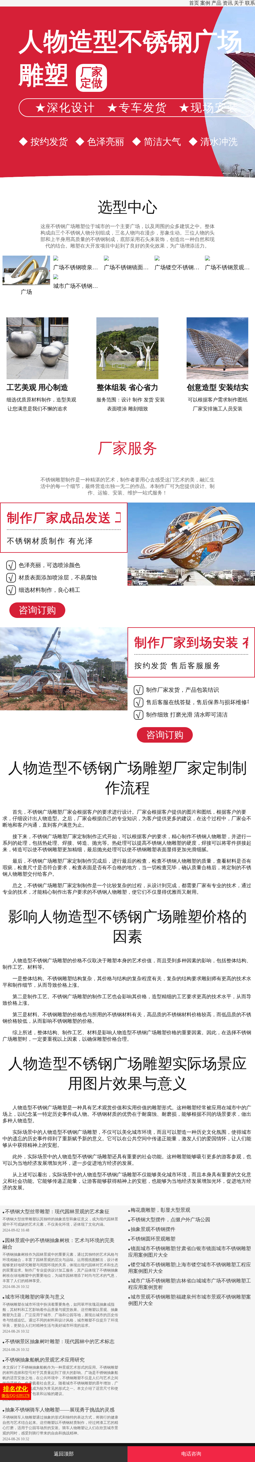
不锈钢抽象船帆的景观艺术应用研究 (45, 1359)
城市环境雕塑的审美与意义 (35, 1296)
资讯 (228, 3)
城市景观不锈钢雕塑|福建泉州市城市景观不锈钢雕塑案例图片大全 (189, 1300)
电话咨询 (191, 1453)
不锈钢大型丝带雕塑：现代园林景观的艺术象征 (57, 1211)
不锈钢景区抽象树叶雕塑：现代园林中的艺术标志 (59, 1341)
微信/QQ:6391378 (16, 1391)
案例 (205, 3)
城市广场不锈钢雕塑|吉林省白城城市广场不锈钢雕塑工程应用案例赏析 (189, 1284)
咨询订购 (37, 610)
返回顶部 (64, 1453)
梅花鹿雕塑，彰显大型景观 (160, 1210)
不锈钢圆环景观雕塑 (153, 1238)
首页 (194, 3)
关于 (239, 3)
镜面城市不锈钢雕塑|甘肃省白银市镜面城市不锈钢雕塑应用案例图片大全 (189, 1252)
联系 (250, 3)
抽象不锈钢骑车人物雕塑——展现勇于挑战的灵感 (59, 1409)
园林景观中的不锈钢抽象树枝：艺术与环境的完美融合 (58, 1244)
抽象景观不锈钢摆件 (153, 1229)
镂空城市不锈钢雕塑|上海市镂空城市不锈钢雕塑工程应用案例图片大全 (189, 1268)
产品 (216, 3)
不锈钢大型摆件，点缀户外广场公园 (170, 1219)
